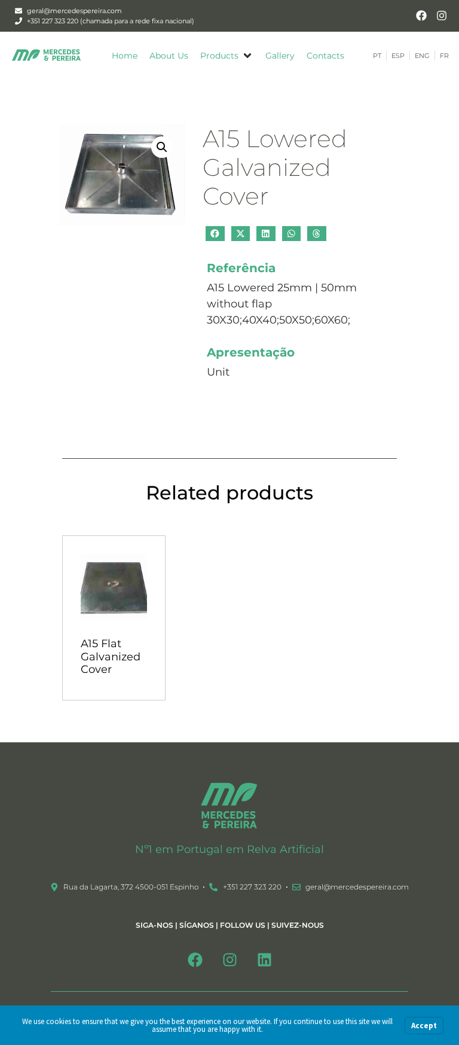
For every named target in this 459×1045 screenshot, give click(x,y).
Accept (424, 1025)
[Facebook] (421, 16)
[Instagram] (441, 16)
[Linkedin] (264, 960)
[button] (226, 56)
